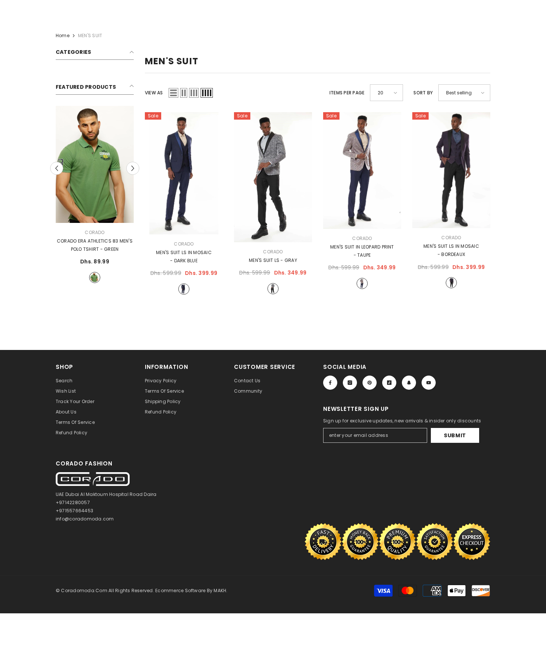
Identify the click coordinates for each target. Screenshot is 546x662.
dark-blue (183, 289)
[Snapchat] (409, 383)
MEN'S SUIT (90, 35)
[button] (173, 93)
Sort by (423, 93)
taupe (362, 283)
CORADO (94, 232)
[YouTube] (429, 383)
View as (154, 93)
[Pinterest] (370, 383)
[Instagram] (350, 383)
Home (62, 35)
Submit (455, 435)
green (94, 277)
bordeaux (451, 282)
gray (273, 288)
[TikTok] (389, 383)
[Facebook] (330, 383)
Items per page (346, 93)
